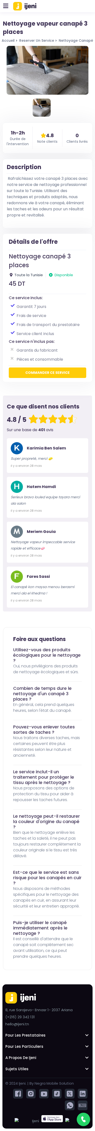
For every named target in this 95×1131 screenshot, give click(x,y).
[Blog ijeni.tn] (82, 1105)
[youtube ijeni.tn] (44, 1093)
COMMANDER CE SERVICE (47, 372)
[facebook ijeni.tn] (18, 1093)
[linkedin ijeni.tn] (82, 1093)
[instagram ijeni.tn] (31, 1093)
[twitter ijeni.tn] (70, 1093)
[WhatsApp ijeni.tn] (70, 1105)
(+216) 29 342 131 (20, 1016)
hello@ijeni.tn (17, 1024)
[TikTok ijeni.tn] (57, 1093)
